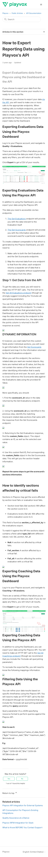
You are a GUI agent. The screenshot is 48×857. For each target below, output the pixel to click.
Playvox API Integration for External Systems (22, 805)
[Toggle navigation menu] (41, 5)
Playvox (5, 13)
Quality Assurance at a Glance (15, 818)
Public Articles (17, 13)
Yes (9, 779)
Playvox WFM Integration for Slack (17, 823)
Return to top (8, 793)
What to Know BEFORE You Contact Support (22, 827)
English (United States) (33, 852)
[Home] (14, 4)
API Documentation (33, 13)
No (22, 779)
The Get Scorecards (17, 230)
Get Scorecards (34, 347)
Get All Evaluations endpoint (18, 293)
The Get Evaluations (17, 218)
